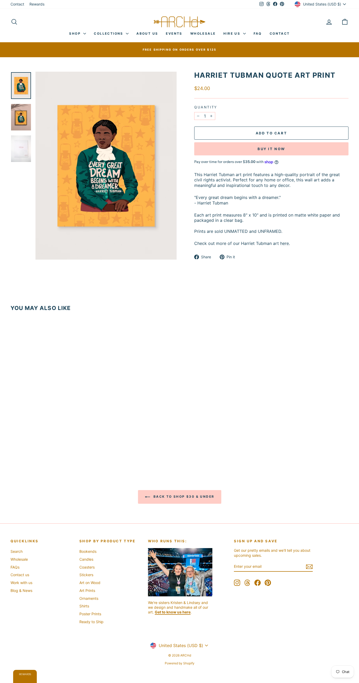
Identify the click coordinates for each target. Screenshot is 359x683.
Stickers (86, 574)
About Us (147, 33)
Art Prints (87, 590)
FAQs (15, 567)
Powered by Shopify (179, 663)
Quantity (205, 107)
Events (174, 33)
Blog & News (21, 590)
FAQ (258, 33)
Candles (86, 559)
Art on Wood (89, 582)
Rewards (36, 4)
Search (17, 551)
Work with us (21, 582)
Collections (109, 33)
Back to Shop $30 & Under (183, 497)
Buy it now (271, 149)
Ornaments (88, 598)
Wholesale (203, 33)
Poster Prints (90, 614)
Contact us (20, 574)
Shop (75, 33)
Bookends (87, 551)
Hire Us (232, 33)
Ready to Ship (91, 621)
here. (285, 243)
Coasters (87, 567)
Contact (17, 4)
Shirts (84, 606)
